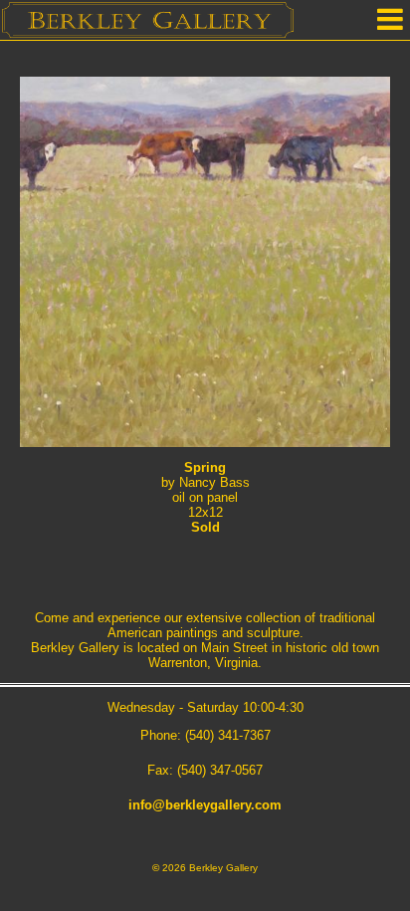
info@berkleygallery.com (205, 804)
